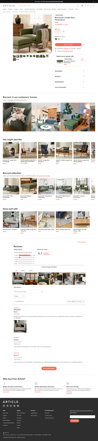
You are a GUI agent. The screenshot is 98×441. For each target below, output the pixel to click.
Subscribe (74, 420)
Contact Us (5, 425)
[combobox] (82, 5)
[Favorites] (90, 5)
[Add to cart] (82, 59)
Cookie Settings (37, 434)
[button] (85, 5)
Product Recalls (6, 420)
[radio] (56, 39)
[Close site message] (93, 1)
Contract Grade (48, 415)
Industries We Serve (49, 418)
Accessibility (45, 434)
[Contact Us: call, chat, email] (85, 5)
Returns (4, 418)
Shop (49, 434)
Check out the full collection (43, 175)
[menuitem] (4, 9)
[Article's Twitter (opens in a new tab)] (14, 406)
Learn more (6, 391)
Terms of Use (6, 434)
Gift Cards (19, 415)
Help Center (5, 413)
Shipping (5, 415)
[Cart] (93, 5)
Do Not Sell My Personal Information (25, 434)
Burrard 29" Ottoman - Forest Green (70, 62)
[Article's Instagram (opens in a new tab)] (4, 406)
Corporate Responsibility (8, 422)
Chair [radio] (57, 31)
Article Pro (47, 413)
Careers (18, 425)
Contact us (69, 393)
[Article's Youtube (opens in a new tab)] (18, 406)
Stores (18, 427)
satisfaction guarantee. (67, 51)
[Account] (88, 5)
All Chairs (8, 11)
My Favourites (34, 415)
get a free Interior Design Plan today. (54, 1)
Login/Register (34, 413)
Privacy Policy (13, 434)
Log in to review (82, 242)
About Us (19, 420)
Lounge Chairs (15, 11)
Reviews (19, 422)
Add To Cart (68, 44)
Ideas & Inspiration (21, 413)
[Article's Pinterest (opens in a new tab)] (7, 406)
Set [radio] (64, 31)
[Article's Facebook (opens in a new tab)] (11, 406)
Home (4, 11)
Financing (19, 418)
